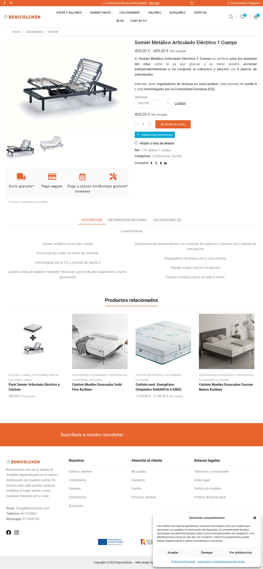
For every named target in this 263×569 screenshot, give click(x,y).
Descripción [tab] (92, 220)
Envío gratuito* (21, 186)
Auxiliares (177, 12)
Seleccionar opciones (163, 343)
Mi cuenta (139, 471)
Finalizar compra (144, 497)
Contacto (138, 21)
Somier (53, 32)
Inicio (16, 32)
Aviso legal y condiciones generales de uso (221, 561)
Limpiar (180, 103)
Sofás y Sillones (69, 12)
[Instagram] (11, 3)
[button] (255, 518)
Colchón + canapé (19, 375)
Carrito (136, 489)
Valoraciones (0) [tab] (167, 220)
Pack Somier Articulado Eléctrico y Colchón (34, 387)
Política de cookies (207, 489)
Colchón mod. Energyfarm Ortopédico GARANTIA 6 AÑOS (158, 387)
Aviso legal (202, 480)
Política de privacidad (209, 497)
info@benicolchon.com (33, 508)
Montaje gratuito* (113, 186)
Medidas (141, 97)
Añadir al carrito (175, 124)
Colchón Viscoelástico (150, 375)
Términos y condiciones (211, 471)
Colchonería (129, 12)
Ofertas (200, 12)
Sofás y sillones (80, 471)
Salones (154, 12)
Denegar (207, 552)
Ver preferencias (241, 552)
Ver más (154, 3)
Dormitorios (100, 12)
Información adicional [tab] (127, 220)
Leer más (100, 343)
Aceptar (173, 552)
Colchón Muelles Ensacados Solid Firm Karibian (97, 387)
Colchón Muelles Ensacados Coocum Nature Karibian (226, 387)
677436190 (31, 519)
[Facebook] (4, 3)
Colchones (95, 380)
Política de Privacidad (183, 561)
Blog (120, 21)
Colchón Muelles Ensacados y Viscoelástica (99, 375)
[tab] (91, 220)
